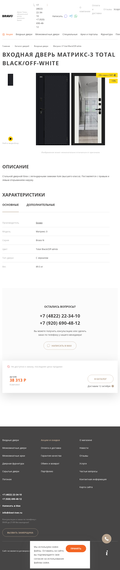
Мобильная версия (11, 554)
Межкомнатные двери (47, 34)
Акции (9, 34)
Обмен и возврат (50, 463)
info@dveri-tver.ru (12, 512)
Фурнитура (107, 34)
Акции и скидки (50, 440)
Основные (10, 205)
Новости (84, 447)
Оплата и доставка (51, 447)
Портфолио (47, 471)
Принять (76, 548)
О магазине (86, 440)
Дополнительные (41, 205)
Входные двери (24, 34)
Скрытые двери (10, 471)
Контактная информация (93, 479)
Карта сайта (86, 487)
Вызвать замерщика (20, 532)
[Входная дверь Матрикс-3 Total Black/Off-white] (10, 80)
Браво (39, 222)
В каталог (100, 378)
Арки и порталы (89, 34)
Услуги (83, 463)
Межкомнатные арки (13, 455)
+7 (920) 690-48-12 (40, 23)
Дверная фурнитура (13, 463)
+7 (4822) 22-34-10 (39, 10)
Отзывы (107, 9)
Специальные (70, 34)
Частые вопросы (89, 471)
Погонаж (7, 479)
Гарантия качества (51, 455)
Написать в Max (61, 345)
